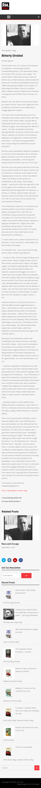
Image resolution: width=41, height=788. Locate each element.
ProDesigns (35, 784)
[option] (20, 532)
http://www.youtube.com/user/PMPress (15, 560)
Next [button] (38, 534)
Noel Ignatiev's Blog (9, 50)
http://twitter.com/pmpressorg (4, 560)
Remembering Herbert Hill (12, 498)
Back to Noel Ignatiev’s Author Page (14, 491)
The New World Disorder (10, 501)
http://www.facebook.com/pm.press (21, 560)
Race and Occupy (10, 544)
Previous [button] (3, 534)
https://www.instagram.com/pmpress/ (9, 560)
